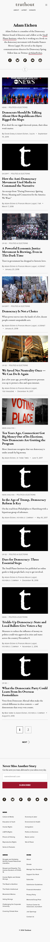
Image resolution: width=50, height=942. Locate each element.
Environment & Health (32, 822)
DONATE (32, 10)
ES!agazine (8, 391)
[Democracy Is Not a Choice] (25, 289)
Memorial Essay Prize (34, 899)
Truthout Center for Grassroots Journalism (34, 905)
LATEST (24, 10)
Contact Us (30, 917)
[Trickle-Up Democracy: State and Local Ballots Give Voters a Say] (25, 600)
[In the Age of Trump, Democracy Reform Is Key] (25, 478)
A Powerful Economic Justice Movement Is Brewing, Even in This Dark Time (22, 252)
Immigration (29, 827)
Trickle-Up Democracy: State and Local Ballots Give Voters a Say (24, 624)
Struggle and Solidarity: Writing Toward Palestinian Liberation (12, 861)
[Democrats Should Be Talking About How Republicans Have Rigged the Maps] (25, 91)
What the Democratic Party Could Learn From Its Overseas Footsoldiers (25, 692)
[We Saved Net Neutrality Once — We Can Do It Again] (25, 349)
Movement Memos (9, 894)
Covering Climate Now (10, 911)
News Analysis (8, 428)
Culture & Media (8, 817)
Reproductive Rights (10, 842)
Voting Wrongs (8, 899)
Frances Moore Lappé (27, 203)
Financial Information (34, 889)
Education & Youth (9, 822)
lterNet (41, 266)
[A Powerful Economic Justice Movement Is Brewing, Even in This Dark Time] (25, 226)
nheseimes (23, 458)
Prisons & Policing (9, 837)
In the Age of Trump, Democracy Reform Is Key (24, 502)
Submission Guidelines (35, 884)
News (4, 107)
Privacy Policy (31, 894)
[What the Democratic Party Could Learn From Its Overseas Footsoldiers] (25, 666)
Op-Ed (4, 243)
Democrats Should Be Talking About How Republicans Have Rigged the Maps (22, 116)
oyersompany (25, 518)
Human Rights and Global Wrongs (11, 878)
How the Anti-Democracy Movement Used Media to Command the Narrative (19, 182)
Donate (29, 864)
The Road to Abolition (10, 884)
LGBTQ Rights (7, 832)
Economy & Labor (31, 817)
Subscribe (30, 879)
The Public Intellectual (10, 889)
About (29, 859)
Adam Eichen (22, 133)
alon (32, 134)
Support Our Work (33, 874)
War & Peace (29, 842)
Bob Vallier (9, 713)
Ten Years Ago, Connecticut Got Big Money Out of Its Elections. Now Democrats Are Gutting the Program (23, 438)
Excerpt (5, 173)
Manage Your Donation (34, 869)
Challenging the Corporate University (12, 905)
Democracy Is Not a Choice (20, 311)
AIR (39, 203)
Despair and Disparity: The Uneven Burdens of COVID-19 (12, 870)
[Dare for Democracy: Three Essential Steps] (25, 538)
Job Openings (31, 911)
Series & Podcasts (9, 847)
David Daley (10, 133)
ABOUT (16, 10)
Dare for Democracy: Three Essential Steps (20, 561)
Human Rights (7, 827)
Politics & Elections (18, 107)
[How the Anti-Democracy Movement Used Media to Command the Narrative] (25, 157)
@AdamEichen (35, 53)
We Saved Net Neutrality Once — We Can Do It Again (24, 372)
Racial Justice (29, 837)
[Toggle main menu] (46, 4)
